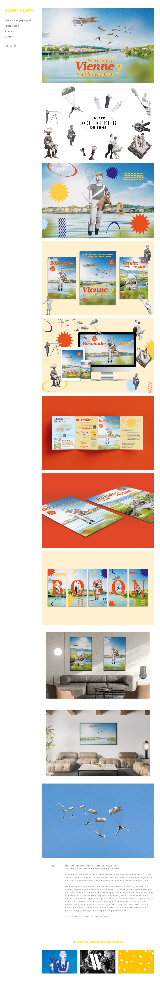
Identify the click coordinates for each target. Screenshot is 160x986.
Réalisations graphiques (18, 20)
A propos (10, 31)
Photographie (12, 26)
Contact (9, 36)
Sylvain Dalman (19, 10)
